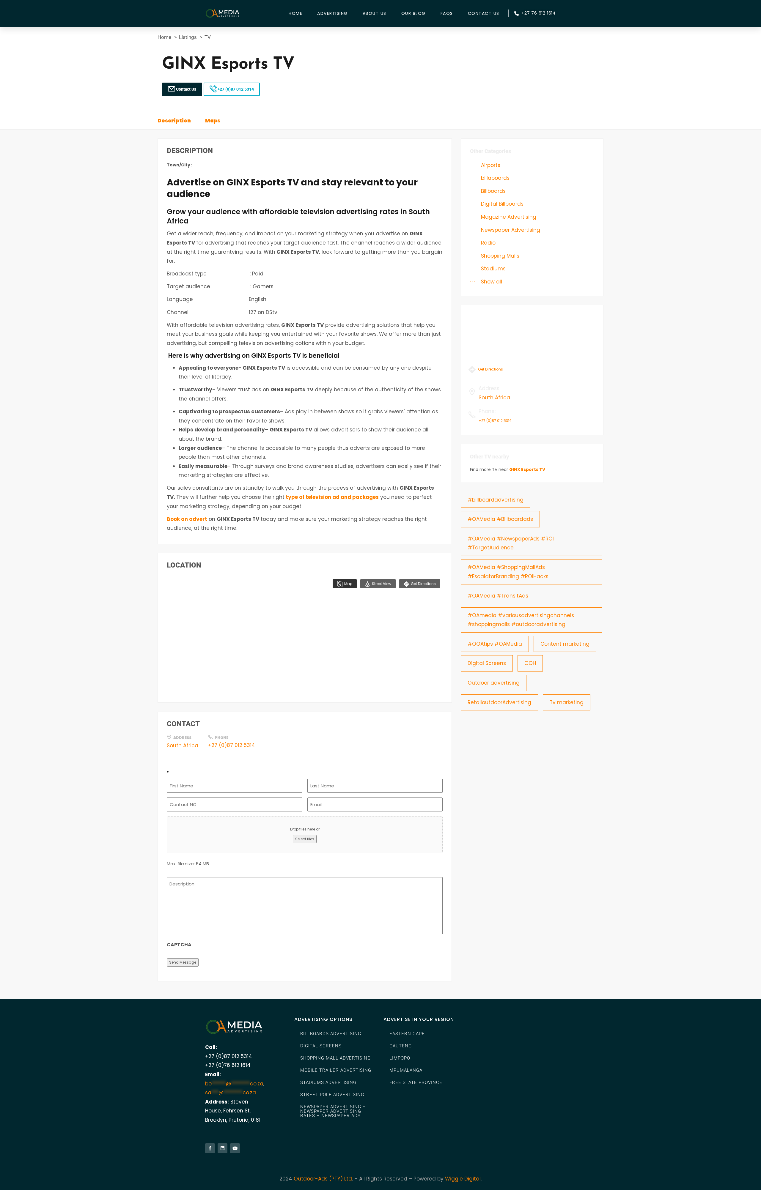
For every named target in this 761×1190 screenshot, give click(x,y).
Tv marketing (567, 702)
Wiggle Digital (463, 1178)
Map (347, 583)
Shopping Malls (499, 255)
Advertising (332, 13)
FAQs (447, 13)
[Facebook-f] (210, 1148)
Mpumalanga (405, 1070)
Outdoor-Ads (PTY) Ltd (323, 1178)
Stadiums (492, 268)
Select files (304, 838)
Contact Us (483, 13)
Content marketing (564, 643)
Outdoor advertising (494, 682)
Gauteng (400, 1046)
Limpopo (399, 1058)
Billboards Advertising (330, 1033)
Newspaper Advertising (509, 230)
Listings (188, 37)
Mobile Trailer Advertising (335, 1070)
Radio (487, 242)
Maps (212, 120)
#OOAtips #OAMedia (495, 643)
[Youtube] (235, 1148)
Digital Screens (487, 663)
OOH (530, 663)
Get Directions (423, 583)
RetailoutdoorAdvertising (499, 702)
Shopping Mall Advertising (335, 1058)
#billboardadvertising (495, 499)
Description (174, 120)
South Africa (182, 745)
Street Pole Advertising (332, 1094)
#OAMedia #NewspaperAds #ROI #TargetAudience (511, 543)
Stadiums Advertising (328, 1082)
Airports (489, 165)
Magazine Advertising (507, 216)
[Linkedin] (222, 1148)
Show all (490, 281)
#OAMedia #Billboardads (500, 519)
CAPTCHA (179, 944)
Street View (381, 583)
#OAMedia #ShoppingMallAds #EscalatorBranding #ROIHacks (508, 572)
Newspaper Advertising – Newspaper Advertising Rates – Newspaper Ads (333, 1111)
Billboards (492, 191)
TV (208, 37)
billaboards (494, 178)
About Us (374, 13)
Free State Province (415, 1082)
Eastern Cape (407, 1033)
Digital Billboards (501, 203)
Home (295, 13)
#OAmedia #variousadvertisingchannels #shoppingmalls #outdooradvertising (521, 620)
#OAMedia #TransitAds (498, 595)
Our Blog (413, 13)
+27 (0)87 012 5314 (235, 89)
